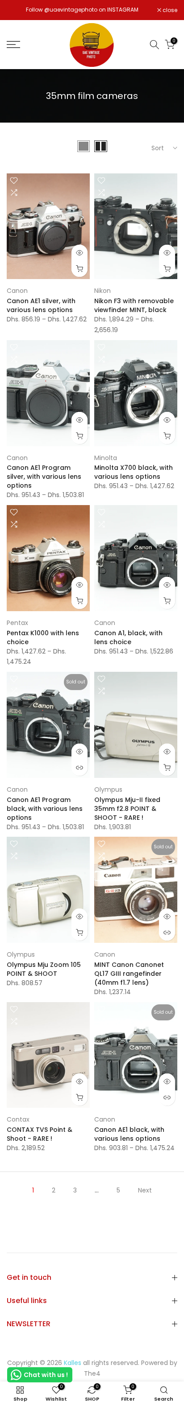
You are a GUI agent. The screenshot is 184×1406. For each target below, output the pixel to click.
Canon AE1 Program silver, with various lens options (44, 476)
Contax (18, 1119)
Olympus (108, 789)
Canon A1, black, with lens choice (128, 637)
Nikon (102, 290)
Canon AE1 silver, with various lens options (41, 305)
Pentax (17, 622)
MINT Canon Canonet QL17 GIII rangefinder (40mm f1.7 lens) (129, 973)
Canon (17, 290)
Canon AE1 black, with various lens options (129, 1134)
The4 (92, 1373)
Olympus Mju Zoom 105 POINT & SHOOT (44, 969)
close (169, 10)
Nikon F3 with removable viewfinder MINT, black (134, 305)
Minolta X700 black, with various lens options (133, 472)
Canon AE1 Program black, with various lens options (45, 808)
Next (145, 1190)
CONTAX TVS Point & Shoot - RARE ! (39, 1134)
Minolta (105, 457)
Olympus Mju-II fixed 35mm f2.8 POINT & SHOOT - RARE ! (127, 808)
